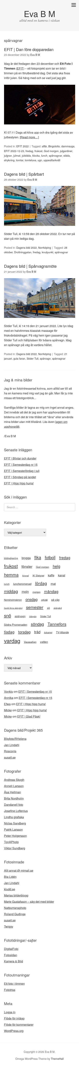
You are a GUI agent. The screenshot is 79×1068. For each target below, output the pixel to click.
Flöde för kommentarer (18, 1024)
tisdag (9, 631)
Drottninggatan (22, 252)
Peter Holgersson (15, 836)
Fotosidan (10, 955)
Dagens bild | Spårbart (24, 174)
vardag (12, 640)
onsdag (31, 599)
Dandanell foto (13, 804)
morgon (36, 592)
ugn (40, 160)
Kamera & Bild (13, 961)
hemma (11, 575)
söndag (37, 624)
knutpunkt (47, 252)
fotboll (50, 557)
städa (66, 155)
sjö (48, 608)
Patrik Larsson (13, 829)
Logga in (9, 1012)
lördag (41, 583)
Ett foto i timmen (14, 983)
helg (56, 566)
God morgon (51, 151)
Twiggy (8, 926)
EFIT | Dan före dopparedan (28, 49)
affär (44, 146)
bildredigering (11, 558)
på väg (55, 600)
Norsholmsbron (13, 600)
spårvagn (45, 358)
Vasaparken (30, 642)
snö (7, 615)
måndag (51, 591)
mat (53, 583)
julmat (16, 155)
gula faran (19, 358)
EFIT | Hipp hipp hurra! (19, 483)
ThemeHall (57, 1058)
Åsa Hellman (12, 792)
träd (37, 631)
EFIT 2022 (22, 146)
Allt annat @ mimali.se (18, 870)
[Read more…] (29, 137)
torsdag (24, 631)
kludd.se (9, 889)
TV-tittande (62, 632)
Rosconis (10, 751)
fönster (26, 566)
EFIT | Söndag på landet (20, 477)
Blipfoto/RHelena (15, 739)
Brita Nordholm (14, 798)
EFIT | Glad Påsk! (28, 716)
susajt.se (10, 757)
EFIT (20, 68)
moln (25, 591)
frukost (38, 151)
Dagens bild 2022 (26, 247)
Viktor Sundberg (14, 848)
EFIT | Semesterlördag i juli (22, 471)
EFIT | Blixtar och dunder (20, 458)
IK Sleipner (38, 575)
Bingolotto (54, 146)
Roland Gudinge (15, 914)
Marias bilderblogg (16, 895)
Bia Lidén (10, 877)
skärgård (58, 607)
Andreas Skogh (14, 780)
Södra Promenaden (15, 624)
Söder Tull (32, 358)
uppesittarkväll (52, 160)
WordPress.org (14, 1031)
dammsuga (67, 146)
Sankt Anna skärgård (13, 608)
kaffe (51, 575)
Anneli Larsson (14, 786)
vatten (44, 642)
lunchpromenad (22, 584)
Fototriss (9, 990)
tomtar (19, 160)
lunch (44, 155)
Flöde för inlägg (14, 1018)
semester (34, 607)
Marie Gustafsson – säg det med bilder (29, 901)
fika (37, 557)
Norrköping (44, 247)
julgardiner (66, 151)
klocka (36, 155)
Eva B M (39, 13)
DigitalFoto (11, 949)
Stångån (33, 616)
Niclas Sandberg (15, 823)
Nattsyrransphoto (15, 908)
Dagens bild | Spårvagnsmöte (30, 266)
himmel (25, 575)
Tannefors (57, 624)
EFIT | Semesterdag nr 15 (20, 464)
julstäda (26, 155)
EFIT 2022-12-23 (14, 151)
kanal (61, 575)
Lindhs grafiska (14, 817)
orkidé (44, 600)
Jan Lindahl (11, 745)
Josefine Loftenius (16, 811)
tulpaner (48, 632)
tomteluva (30, 160)
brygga (26, 558)
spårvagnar (55, 155)
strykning (9, 160)
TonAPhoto (11, 842)
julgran (8, 155)
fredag (29, 151)
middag (11, 591)
